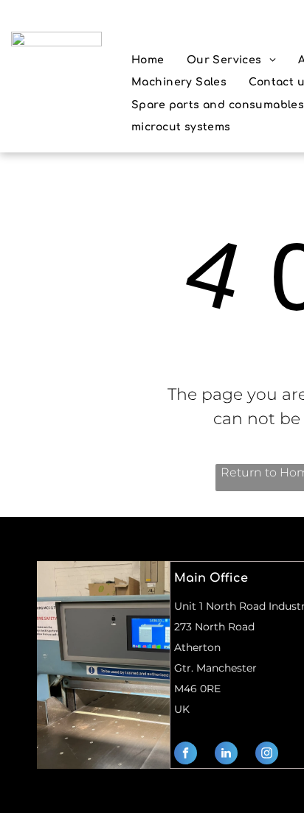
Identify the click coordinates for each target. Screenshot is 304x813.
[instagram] (266, 755)
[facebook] (185, 755)
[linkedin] (226, 755)
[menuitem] (148, 60)
